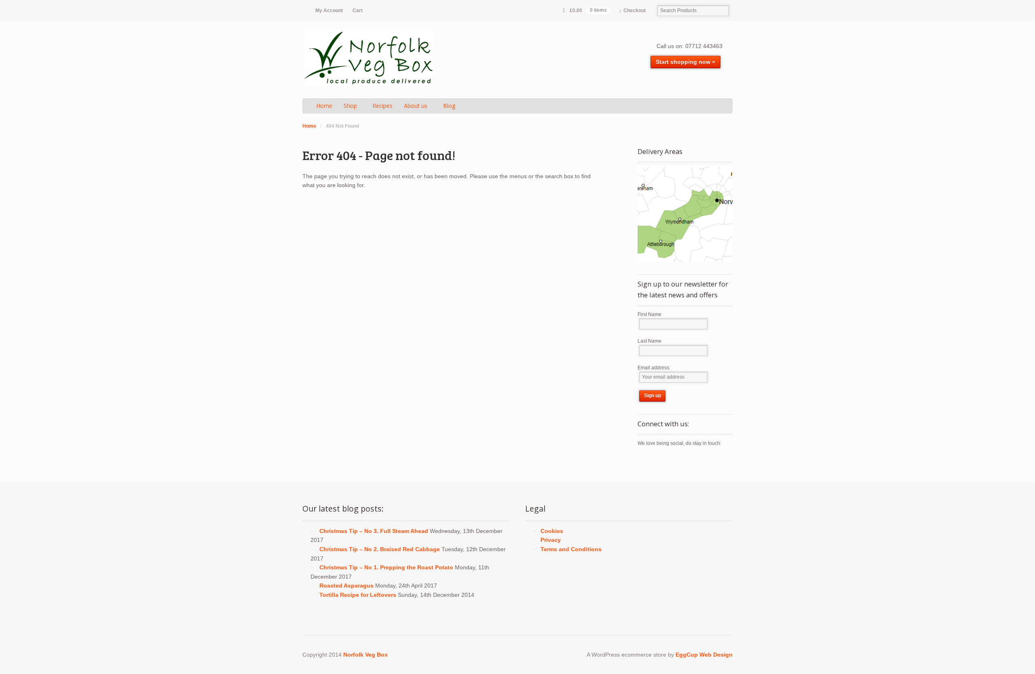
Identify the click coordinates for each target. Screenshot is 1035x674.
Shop (350, 106)
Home (324, 106)
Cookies (552, 531)
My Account (329, 10)
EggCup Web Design (704, 654)
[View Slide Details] (685, 214)
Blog (449, 106)
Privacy (551, 540)
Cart (358, 10)
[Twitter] (644, 461)
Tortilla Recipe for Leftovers (357, 595)
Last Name (649, 341)
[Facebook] (658, 461)
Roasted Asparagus (346, 585)
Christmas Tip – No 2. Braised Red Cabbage (379, 549)
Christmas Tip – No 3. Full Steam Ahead (373, 531)
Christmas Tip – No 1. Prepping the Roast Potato (386, 567)
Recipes (382, 106)
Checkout (634, 10)
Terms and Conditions (571, 549)
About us (415, 106)
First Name (649, 314)
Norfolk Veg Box (365, 654)
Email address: (654, 368)
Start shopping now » (685, 62)
